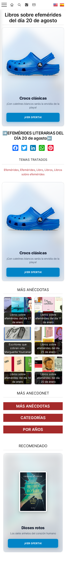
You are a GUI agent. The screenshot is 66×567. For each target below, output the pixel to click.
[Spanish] (62, 5)
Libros (49, 170)
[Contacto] (34, 5)
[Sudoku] (26, 5)
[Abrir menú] (4, 5)
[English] (55, 5)
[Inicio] (12, 5)
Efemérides (11, 170)
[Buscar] (19, 5)
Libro (39, 170)
